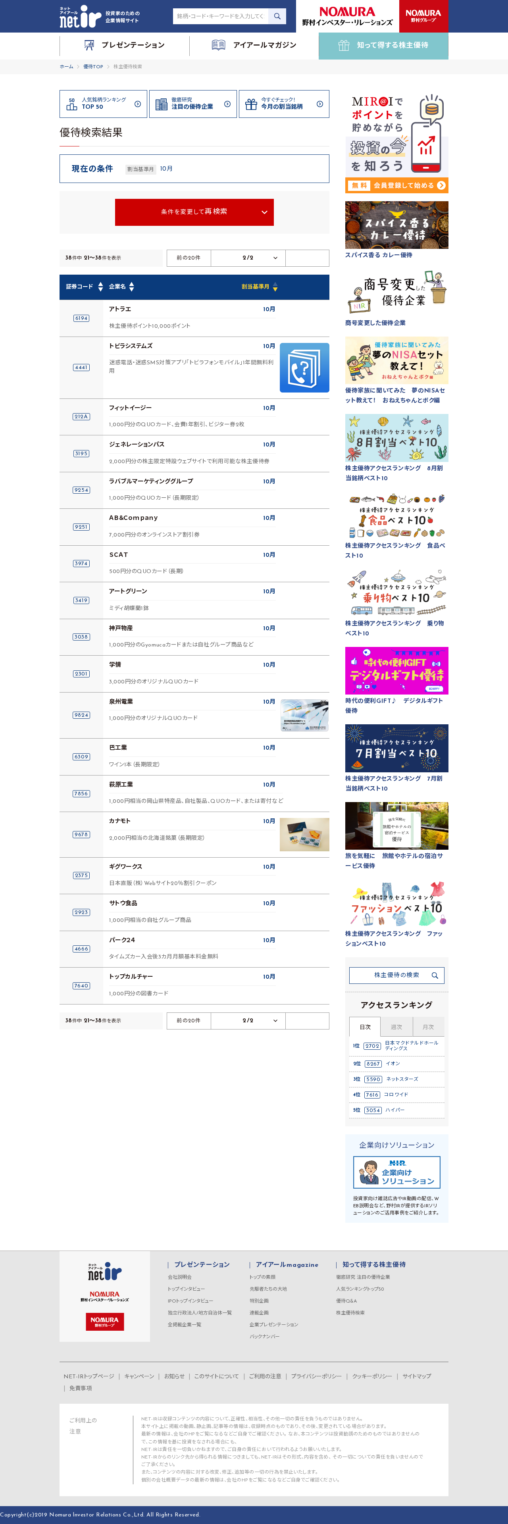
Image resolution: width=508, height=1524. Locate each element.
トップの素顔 (262, 1277)
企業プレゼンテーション (274, 1325)
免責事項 (80, 1389)
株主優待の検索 (397, 976)
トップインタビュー (186, 1289)
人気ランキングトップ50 (360, 1289)
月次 (428, 1027)
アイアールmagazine (287, 1265)
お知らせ (174, 1377)
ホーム (66, 67)
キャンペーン (139, 1377)
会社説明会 (180, 1277)
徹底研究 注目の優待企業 (363, 1277)
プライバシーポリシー (316, 1377)
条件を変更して (194, 212)
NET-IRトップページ (89, 1377)
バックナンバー (265, 1337)
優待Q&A (346, 1301)
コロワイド (396, 1095)
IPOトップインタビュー (191, 1301)
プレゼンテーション (202, 1265)
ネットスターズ (402, 1079)
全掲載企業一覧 (184, 1325)
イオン (393, 1064)
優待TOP (93, 67)
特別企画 (259, 1301)
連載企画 (259, 1313)
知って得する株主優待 (374, 1265)
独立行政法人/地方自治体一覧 (200, 1313)
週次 (396, 1027)
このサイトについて (216, 1377)
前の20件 (189, 258)
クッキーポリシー (372, 1377)
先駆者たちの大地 (268, 1289)
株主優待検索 (350, 1313)
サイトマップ (416, 1377)
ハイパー (395, 1110)
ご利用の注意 (265, 1377)
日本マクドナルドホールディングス (412, 1046)
